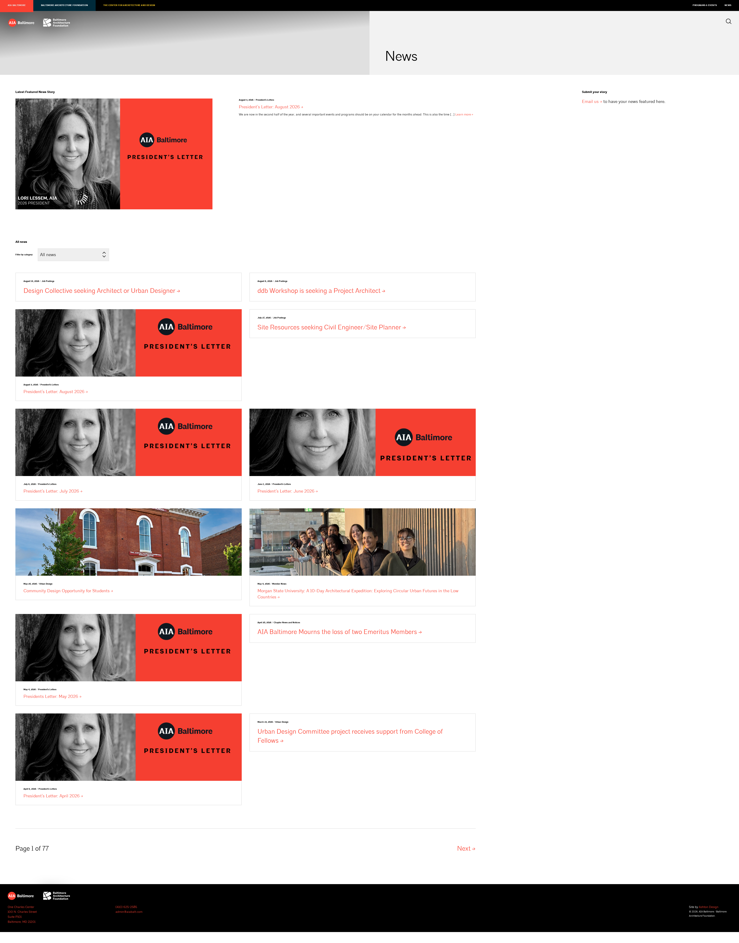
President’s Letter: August (269, 107)
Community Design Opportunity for (66, 591)
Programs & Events (705, 5)
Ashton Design (708, 907)
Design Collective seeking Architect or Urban (99, 291)
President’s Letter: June (285, 491)
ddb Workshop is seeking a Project (318, 291)
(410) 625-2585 (126, 907)
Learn (463, 114)
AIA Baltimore (17, 5)
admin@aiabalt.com (128, 912)
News (728, 5)
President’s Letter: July (51, 491)
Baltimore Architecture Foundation (64, 5)
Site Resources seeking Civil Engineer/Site (329, 327)
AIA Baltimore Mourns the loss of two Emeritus (337, 632)
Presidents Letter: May (50, 696)
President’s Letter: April (51, 796)
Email (590, 101)
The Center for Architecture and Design (129, 5)
